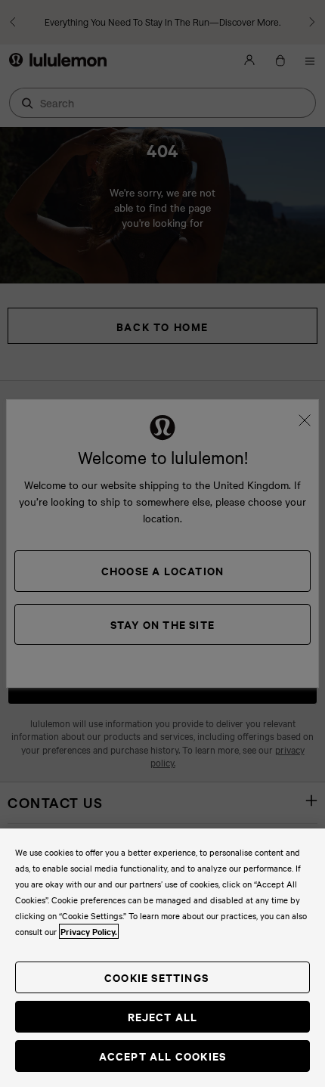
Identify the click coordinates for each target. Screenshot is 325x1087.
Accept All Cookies (163, 1056)
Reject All (163, 1016)
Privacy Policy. (88, 931)
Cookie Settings (156, 977)
